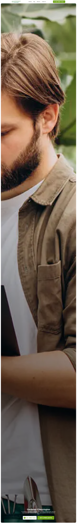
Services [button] (30, 1)
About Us (38, 1)
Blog (34, 1)
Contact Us (44, 1)
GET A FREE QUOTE (46, 517)
